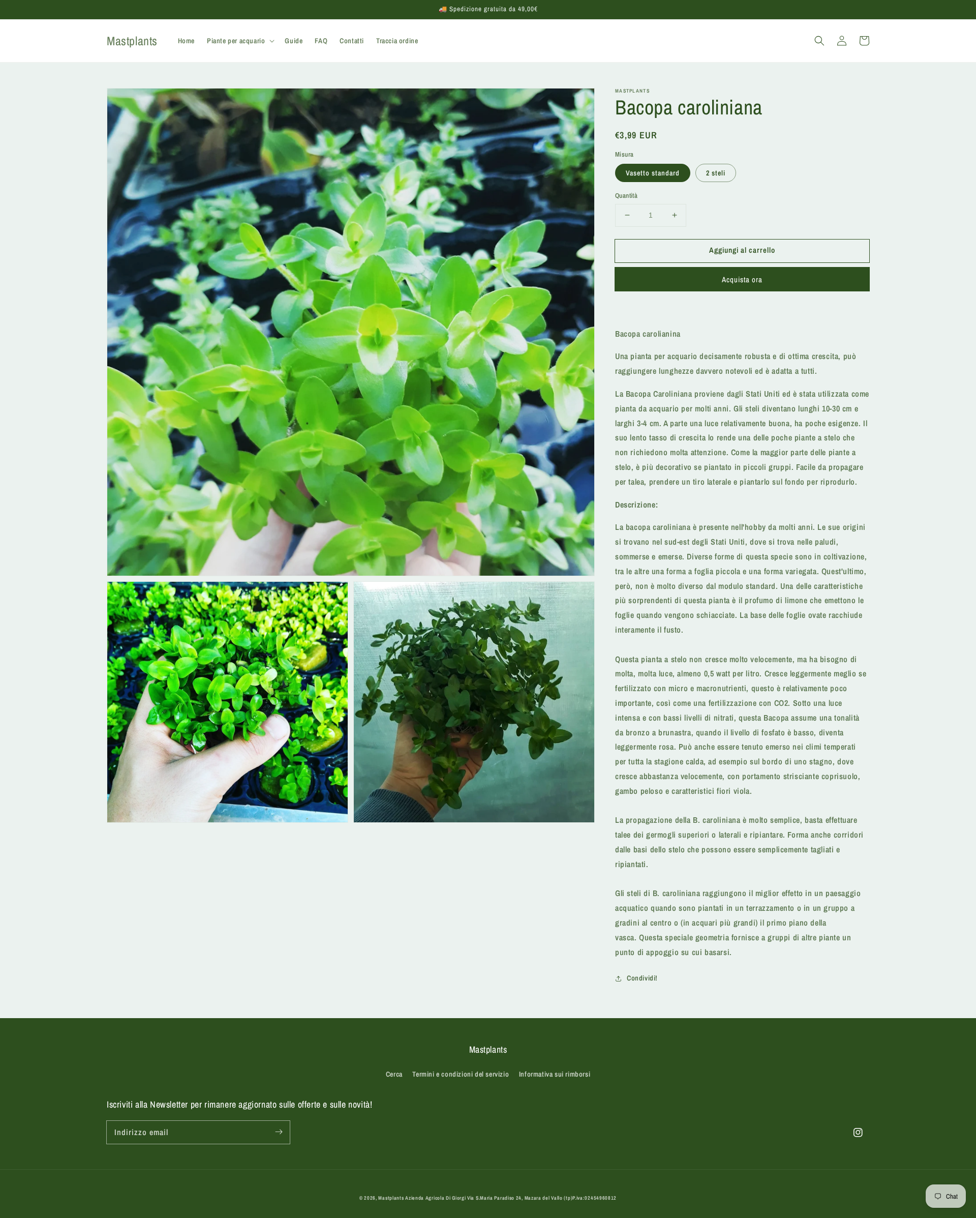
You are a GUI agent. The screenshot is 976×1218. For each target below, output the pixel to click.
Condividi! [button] (642, 978)
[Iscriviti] (278, 1132)
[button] (819, 40)
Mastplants (391, 1198)
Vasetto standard (653, 172)
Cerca (394, 1074)
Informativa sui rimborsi (554, 1074)
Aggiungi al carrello (742, 250)
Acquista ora (742, 279)
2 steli (715, 172)
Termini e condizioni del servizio (460, 1074)
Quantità (626, 195)
